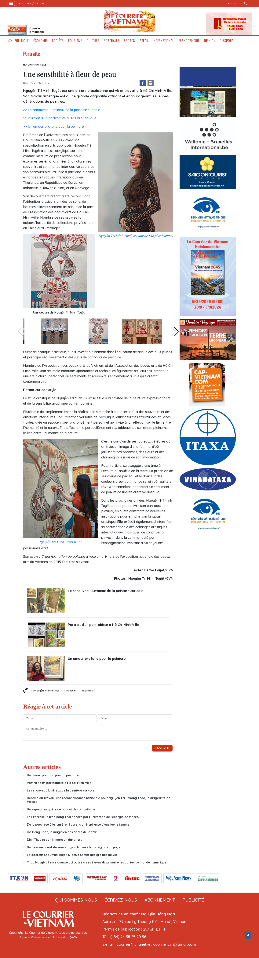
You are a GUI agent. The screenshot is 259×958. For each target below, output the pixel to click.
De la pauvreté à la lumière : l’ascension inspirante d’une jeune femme (78, 824)
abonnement (159, 900)
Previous (21, 331)
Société (57, 40)
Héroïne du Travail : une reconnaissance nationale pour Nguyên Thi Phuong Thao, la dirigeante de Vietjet (98, 800)
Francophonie (189, 40)
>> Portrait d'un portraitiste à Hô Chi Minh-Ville (59, 118)
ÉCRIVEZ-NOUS (120, 900)
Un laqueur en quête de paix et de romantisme (61, 809)
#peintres (87, 690)
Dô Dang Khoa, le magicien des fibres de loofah (62, 832)
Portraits (111, 40)
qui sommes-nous (76, 900)
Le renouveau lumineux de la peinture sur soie (105, 591)
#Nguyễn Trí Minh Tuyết (46, 690)
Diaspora (227, 40)
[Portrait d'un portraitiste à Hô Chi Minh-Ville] (46, 634)
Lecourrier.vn (129, 21)
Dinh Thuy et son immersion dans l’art (54, 839)
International (163, 40)
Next (174, 331)
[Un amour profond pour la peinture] (46, 668)
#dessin (71, 690)
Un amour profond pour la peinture (97, 658)
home (10, 40)
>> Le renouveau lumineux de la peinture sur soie (61, 110)
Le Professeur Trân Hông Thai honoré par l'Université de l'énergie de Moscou (83, 817)
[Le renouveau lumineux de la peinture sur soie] (46, 600)
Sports (129, 40)
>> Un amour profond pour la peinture (53, 126)
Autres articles (42, 766)
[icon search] (245, 3)
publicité (193, 900)
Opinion (209, 40)
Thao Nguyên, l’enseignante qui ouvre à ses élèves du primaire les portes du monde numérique (96, 862)
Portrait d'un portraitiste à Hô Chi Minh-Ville (103, 625)
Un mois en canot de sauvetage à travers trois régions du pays (73, 847)
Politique (21, 40)
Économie (40, 40)
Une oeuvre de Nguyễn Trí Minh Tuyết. (59, 312)
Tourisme (75, 40)
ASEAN (144, 40)
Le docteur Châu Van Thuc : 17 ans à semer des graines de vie (72, 855)
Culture (93, 40)
